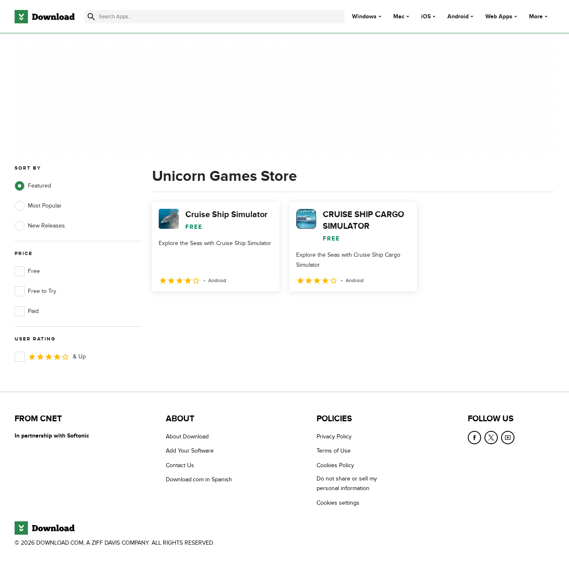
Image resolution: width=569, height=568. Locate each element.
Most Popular (45, 205)
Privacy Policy (334, 436)
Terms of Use (334, 450)
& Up (79, 356)
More (536, 16)
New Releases (46, 225)
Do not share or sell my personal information (347, 483)
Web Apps (498, 17)
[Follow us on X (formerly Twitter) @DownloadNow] (491, 437)
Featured (39, 185)
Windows (364, 17)
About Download (187, 436)
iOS (426, 17)
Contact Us (180, 465)
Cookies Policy (335, 465)
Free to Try (42, 291)
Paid (33, 311)
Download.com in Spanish (199, 479)
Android (458, 17)
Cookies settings (338, 502)
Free (34, 271)
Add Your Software (190, 450)
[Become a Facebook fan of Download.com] (474, 437)
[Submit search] (91, 16)
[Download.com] (45, 16)
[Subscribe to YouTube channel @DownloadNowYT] (507, 437)
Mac (398, 17)
